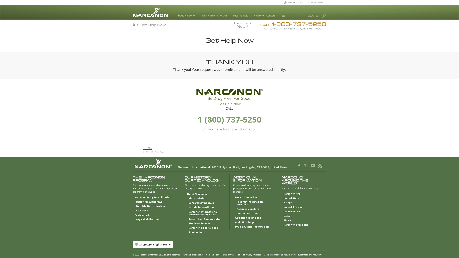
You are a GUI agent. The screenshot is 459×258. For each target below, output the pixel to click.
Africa (287, 220)
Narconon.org (292, 193)
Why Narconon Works (215, 15)
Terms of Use (228, 254)
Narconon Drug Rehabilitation (152, 197)
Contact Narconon (248, 213)
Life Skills (142, 210)
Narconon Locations (295, 224)
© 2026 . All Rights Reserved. (157, 254)
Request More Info (248, 209)
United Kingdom (293, 207)
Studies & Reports (199, 223)
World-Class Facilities (201, 207)
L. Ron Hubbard (196, 232)
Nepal (286, 216)
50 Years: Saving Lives (201, 203)
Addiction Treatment (248, 217)
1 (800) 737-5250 (229, 119)
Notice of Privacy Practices (248, 254)
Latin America (291, 211)
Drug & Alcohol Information (252, 226)
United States (292, 198)
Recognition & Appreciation (205, 219)
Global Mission (197, 198)
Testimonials (240, 15)
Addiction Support (246, 222)
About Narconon (186, 15)
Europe (287, 202)
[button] (229, 244)
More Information (246, 197)
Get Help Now (242, 24)
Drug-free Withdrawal (149, 201)
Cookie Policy (212, 254)
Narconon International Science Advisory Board (202, 213)
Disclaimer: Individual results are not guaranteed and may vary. (293, 254)
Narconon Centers (264, 15)
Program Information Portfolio (250, 203)
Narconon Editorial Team (203, 227)
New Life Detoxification (150, 206)
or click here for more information (229, 129)
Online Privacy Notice (193, 254)
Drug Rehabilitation (146, 219)
